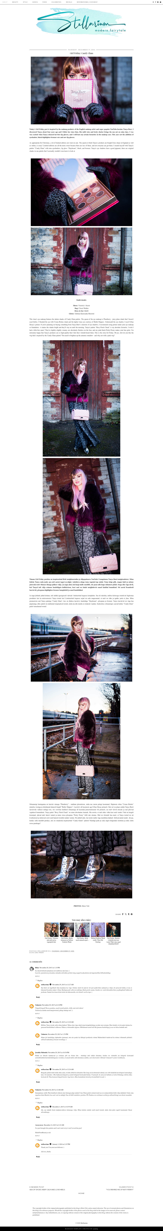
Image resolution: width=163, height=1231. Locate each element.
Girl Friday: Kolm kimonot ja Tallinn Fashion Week (67, 940)
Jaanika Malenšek (41, 1052)
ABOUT (5, 2)
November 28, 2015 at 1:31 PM (50, 967)
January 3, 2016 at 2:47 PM (61, 1144)
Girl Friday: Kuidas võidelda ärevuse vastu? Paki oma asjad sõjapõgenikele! (113, 941)
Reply (37, 976)
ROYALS (69, 2)
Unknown (38, 1005)
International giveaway (87, 2)
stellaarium (45, 984)
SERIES (35, 2)
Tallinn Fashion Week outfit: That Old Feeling (98, 940)
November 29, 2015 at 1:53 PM (58, 1034)
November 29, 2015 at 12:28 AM (63, 1022)
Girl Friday (39, 952)
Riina (37, 967)
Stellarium (84, 1223)
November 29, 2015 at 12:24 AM (63, 1069)
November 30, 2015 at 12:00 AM (52, 1090)
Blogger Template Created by (81, 1229)
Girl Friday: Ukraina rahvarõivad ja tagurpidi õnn (51, 940)
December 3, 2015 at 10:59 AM (62, 1107)
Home (81, 1193)
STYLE (25, 2)
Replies (40, 980)
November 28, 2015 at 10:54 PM (58, 1052)
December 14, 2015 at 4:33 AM (54, 1125)
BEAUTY (15, 2)
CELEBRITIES (56, 2)
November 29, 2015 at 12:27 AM (63, 984)
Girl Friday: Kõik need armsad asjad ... (82, 939)
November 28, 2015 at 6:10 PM (52, 1005)
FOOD (44, 2)
